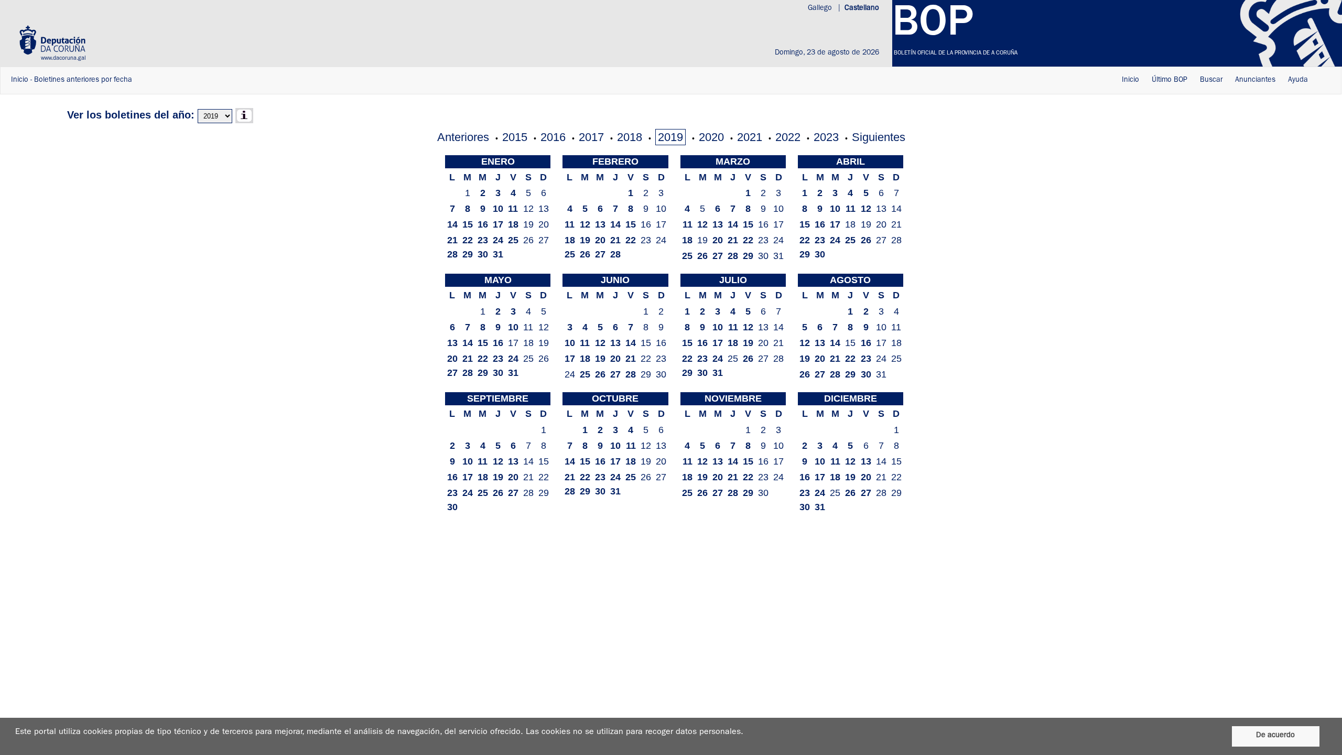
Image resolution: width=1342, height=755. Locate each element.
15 (467, 224)
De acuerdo (1275, 736)
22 (467, 240)
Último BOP (1169, 80)
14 (452, 224)
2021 (749, 137)
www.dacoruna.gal (63, 58)
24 (498, 240)
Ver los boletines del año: (130, 115)
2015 (514, 137)
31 (498, 254)
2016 (553, 137)
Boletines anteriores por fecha (83, 80)
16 (483, 224)
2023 (826, 137)
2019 (670, 137)
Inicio (19, 80)
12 (585, 224)
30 (483, 254)
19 (585, 240)
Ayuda (1298, 80)
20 (600, 240)
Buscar (1211, 80)
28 (452, 254)
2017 (591, 137)
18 (513, 224)
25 (513, 240)
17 (498, 224)
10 (498, 208)
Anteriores (463, 137)
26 (585, 254)
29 (467, 254)
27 (600, 254)
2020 (711, 137)
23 (483, 240)
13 (600, 224)
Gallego (821, 8)
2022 (787, 137)
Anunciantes (1255, 80)
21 (452, 240)
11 (513, 208)
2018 (629, 137)
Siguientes (878, 137)
